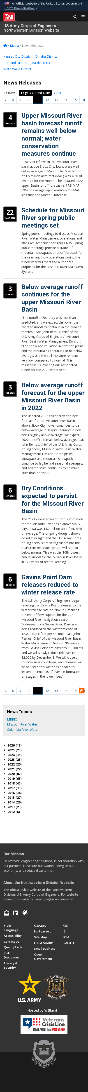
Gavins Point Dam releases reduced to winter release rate (49, 584)
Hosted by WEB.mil (42, 1010)
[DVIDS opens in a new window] (25, 913)
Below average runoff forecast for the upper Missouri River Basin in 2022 (53, 396)
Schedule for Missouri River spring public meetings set (52, 218)
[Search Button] (73, 17)
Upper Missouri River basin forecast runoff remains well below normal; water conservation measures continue (51, 134)
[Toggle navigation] (81, 17)
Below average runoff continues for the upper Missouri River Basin (52, 298)
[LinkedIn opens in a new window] (15, 913)
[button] (22, 8)
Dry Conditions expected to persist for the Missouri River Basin (52, 499)
